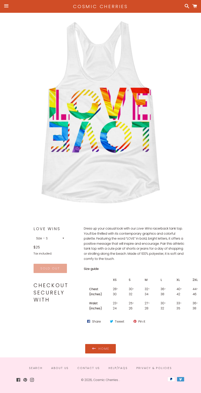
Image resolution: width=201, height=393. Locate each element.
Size (39, 238)
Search (36, 368)
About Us (60, 368)
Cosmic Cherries (100, 6)
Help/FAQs (118, 368)
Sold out (50, 268)
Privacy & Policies (154, 368)
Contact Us (88, 368)
